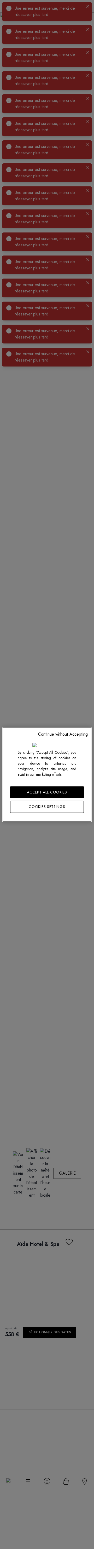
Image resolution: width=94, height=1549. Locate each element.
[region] (47, 774)
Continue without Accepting (63, 734)
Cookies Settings (47, 806)
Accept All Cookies (47, 792)
